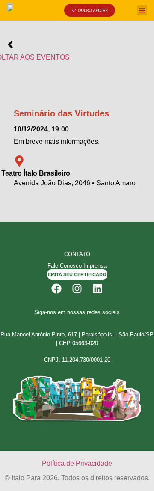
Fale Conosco (64, 265)
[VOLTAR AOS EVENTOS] (10, 45)
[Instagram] (77, 288)
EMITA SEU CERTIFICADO (77, 274)
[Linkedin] (97, 288)
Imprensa (95, 265)
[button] (142, 10)
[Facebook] (56, 288)
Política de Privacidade (77, 463)
